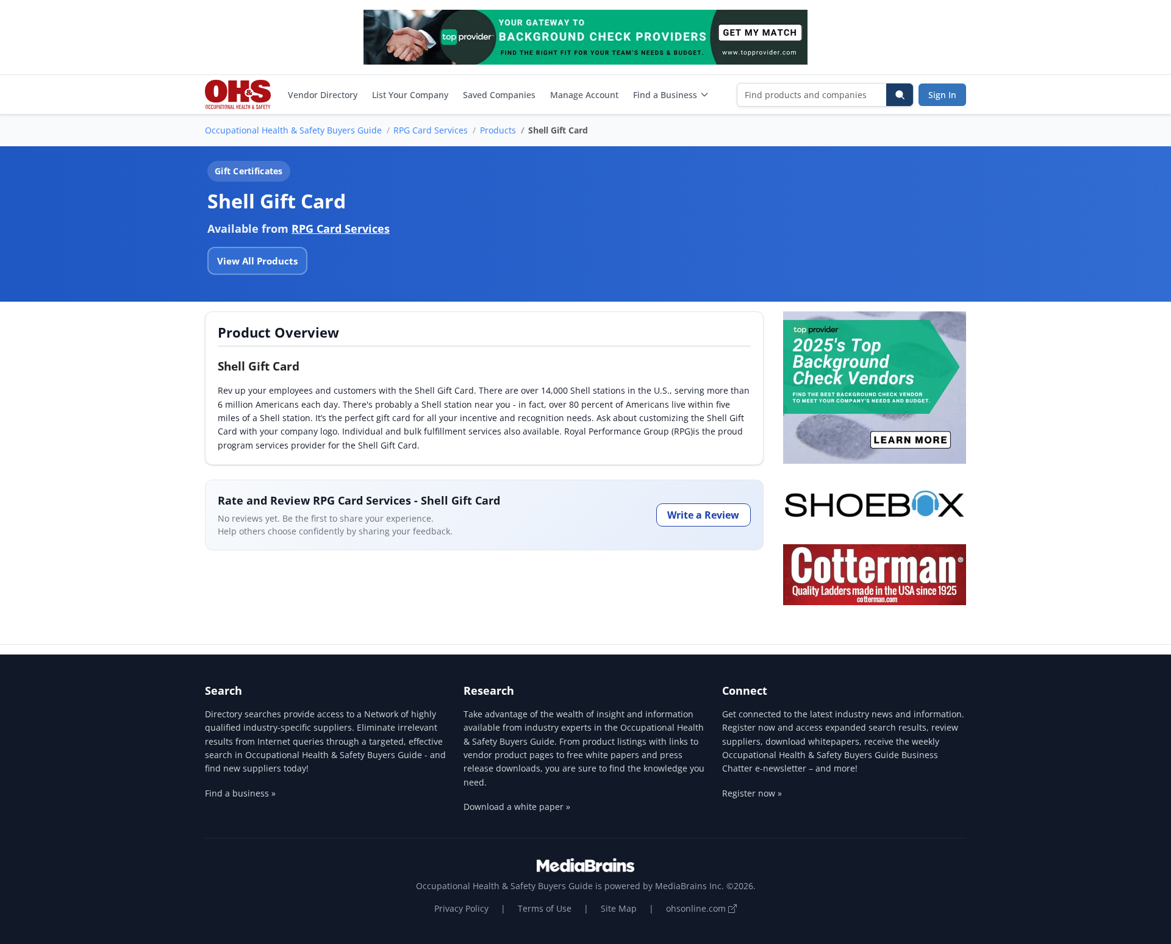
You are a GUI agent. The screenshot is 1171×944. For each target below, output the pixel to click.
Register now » (752, 793)
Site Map (619, 908)
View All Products (257, 261)
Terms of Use (544, 908)
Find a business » (240, 793)
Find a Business (665, 95)
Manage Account (584, 95)
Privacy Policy (461, 908)
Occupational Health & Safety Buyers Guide (293, 130)
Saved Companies (499, 95)
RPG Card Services (430, 130)
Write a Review (703, 515)
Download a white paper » (517, 806)
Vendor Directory (322, 95)
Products (498, 130)
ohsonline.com (697, 908)
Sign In (942, 95)
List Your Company (410, 95)
